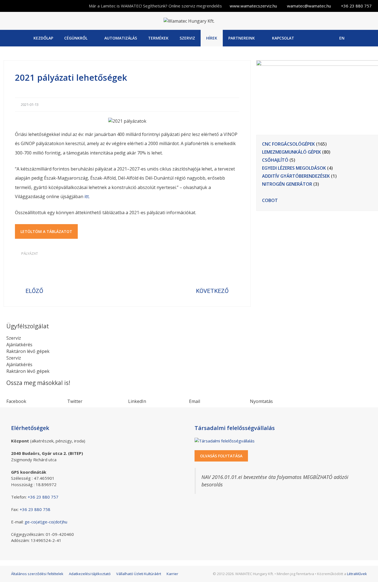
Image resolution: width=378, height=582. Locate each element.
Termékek (158, 38)
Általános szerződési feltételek (37, 573)
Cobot (270, 200)
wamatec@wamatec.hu (309, 6)
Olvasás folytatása (221, 455)
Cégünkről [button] (75, 38)
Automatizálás (120, 38)
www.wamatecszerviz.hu (253, 6)
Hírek (211, 38)
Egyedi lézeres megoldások (294, 168)
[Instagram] (327, 38)
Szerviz (187, 38)
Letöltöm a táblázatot (46, 231)
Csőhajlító (275, 160)
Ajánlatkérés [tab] (19, 345)
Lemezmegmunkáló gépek (291, 152)
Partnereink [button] (241, 38)
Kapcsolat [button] (283, 38)
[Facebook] (312, 38)
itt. (87, 196)
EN (342, 38)
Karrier (172, 573)
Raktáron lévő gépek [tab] (28, 351)
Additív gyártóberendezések (296, 176)
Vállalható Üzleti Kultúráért (138, 573)
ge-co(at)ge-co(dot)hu (46, 522)
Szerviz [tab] (13, 338)
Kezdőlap (43, 38)
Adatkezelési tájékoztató (90, 573)
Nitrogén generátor (287, 184)
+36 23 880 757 (356, 6)
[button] (36, 398)
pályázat (29, 253)
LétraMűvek (357, 573)
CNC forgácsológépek (288, 144)
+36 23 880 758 (35, 509)
